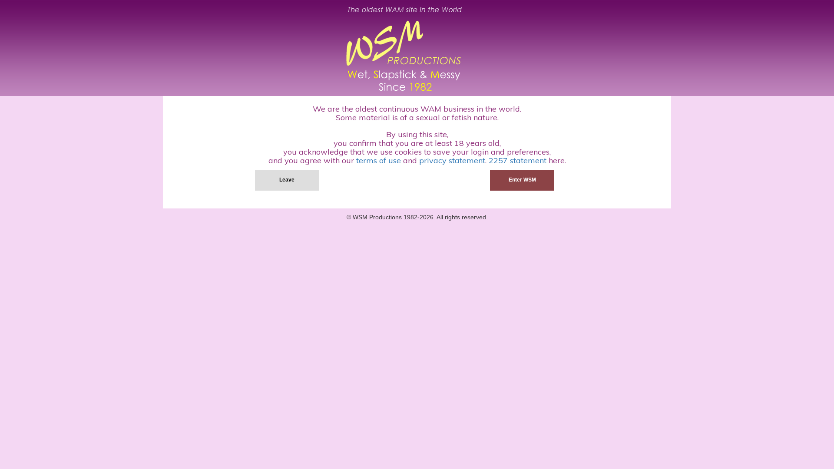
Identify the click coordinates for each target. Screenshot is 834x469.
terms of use (378, 160)
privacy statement (452, 160)
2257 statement (517, 160)
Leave (287, 180)
